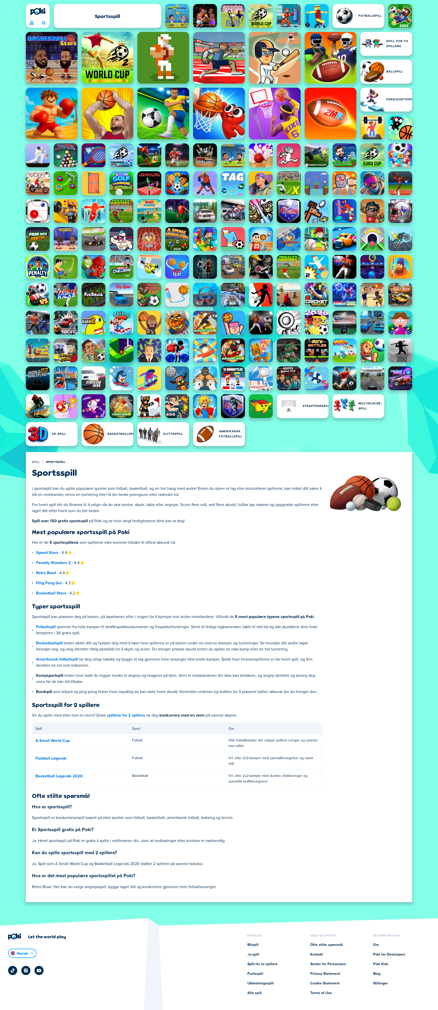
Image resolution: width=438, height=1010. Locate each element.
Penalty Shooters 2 (53, 563)
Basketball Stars (51, 593)
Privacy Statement (325, 974)
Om (376, 945)
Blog (376, 974)
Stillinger (380, 983)
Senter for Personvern (328, 964)
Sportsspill (55, 462)
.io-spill (253, 954)
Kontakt (316, 954)
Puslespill (255, 974)
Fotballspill (46, 627)
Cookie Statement (325, 983)
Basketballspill (49, 643)
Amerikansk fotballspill (57, 659)
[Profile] (32, 23)
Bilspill (253, 945)
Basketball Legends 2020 (59, 776)
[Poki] (37, 11)
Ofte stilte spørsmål (326, 945)
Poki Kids (380, 964)
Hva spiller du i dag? (44, 23)
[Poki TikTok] (12, 970)
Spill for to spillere (262, 964)
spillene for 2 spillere (126, 715)
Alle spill (254, 993)
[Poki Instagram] (25, 970)
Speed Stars (47, 553)
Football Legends (51, 758)
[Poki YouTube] (39, 970)
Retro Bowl (46, 573)
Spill (36, 462)
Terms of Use (321, 993)
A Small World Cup (52, 741)
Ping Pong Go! (49, 583)
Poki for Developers (389, 954)
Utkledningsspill (260, 983)
